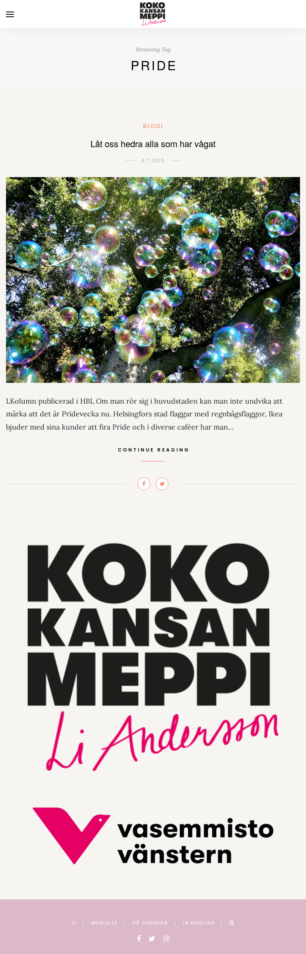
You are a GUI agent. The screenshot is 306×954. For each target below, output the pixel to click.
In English (199, 922)
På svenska (150, 922)
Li (74, 922)
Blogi (153, 126)
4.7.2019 (153, 160)
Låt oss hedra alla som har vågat (153, 143)
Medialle (104, 922)
